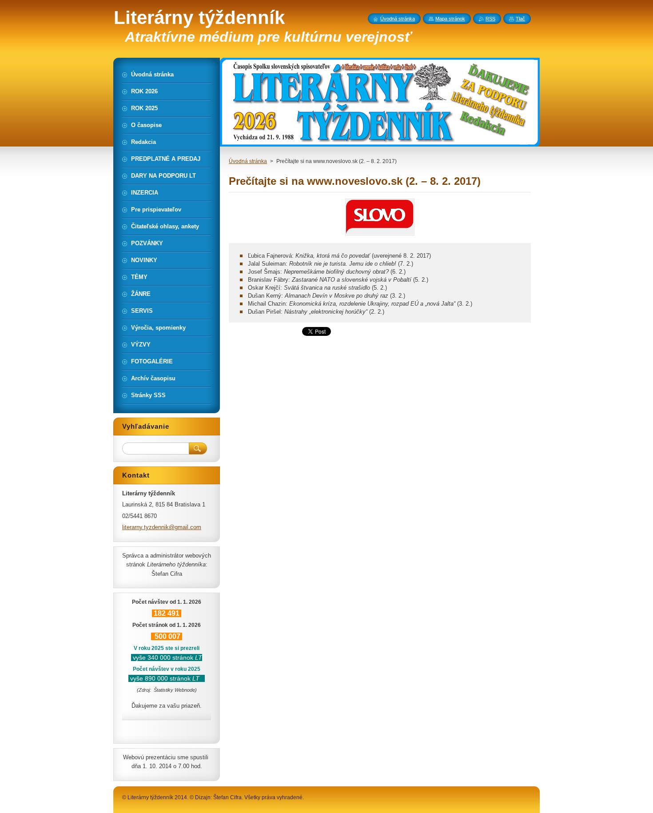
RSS (490, 18)
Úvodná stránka (248, 161)
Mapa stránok (450, 18)
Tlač (520, 18)
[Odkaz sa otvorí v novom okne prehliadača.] (379, 235)
